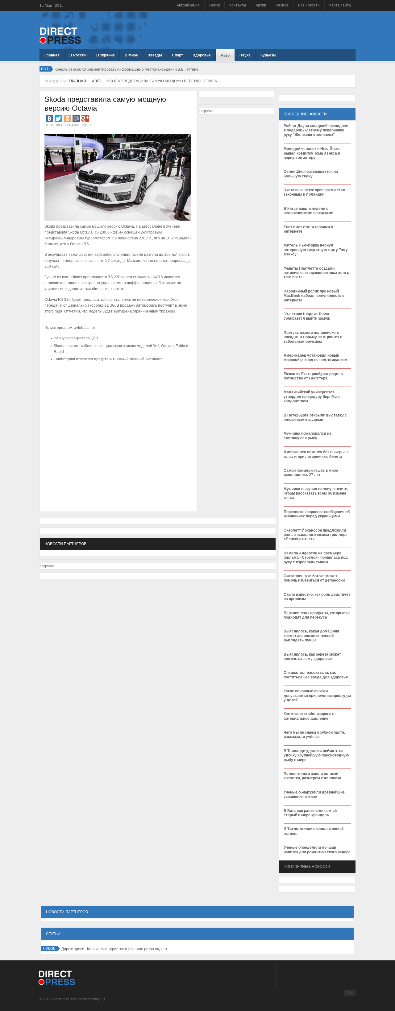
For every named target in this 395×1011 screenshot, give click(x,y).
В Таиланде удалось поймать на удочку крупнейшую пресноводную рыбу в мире (316, 755)
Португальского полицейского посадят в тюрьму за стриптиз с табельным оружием (313, 337)
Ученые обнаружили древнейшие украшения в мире (314, 794)
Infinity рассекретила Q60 (76, 338)
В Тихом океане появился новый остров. (313, 831)
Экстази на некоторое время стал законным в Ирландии (314, 192)
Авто (96, 81)
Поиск (214, 5)
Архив (261, 5)
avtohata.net (84, 327)
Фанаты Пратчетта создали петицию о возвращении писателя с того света (316, 273)
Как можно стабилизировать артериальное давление (309, 716)
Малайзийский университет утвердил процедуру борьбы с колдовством (312, 396)
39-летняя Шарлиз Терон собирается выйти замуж (307, 316)
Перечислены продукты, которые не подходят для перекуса (317, 615)
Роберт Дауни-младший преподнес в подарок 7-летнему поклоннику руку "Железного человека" (316, 130)
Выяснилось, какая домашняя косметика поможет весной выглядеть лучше (311, 635)
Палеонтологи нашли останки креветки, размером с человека (312, 776)
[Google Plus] (85, 118)
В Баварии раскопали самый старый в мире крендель (310, 813)
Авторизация (188, 5)
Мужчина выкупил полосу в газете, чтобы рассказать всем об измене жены (316, 493)
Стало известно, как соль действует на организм (317, 596)
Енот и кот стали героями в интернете (308, 229)
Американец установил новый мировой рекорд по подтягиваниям (315, 357)
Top (349, 993)
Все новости (309, 5)
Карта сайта (340, 5)
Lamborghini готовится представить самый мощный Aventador (108, 359)
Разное (282, 5)
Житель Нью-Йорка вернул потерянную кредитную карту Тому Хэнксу (316, 249)
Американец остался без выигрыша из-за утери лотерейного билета (317, 454)
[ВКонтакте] (49, 118)
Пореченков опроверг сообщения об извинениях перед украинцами (317, 514)
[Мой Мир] (76, 118)
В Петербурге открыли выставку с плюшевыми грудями (315, 417)
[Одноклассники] (67, 118)
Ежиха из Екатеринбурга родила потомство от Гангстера (313, 376)
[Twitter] (58, 118)
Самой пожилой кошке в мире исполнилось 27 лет (311, 472)
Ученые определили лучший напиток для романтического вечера (317, 849)
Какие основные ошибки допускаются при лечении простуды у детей (317, 695)
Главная (77, 81)
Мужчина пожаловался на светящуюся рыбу (307, 435)
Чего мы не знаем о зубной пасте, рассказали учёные (314, 734)
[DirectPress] (60, 35)
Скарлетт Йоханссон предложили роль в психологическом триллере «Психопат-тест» (315, 534)
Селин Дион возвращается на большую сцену (311, 173)
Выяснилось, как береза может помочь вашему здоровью (312, 656)
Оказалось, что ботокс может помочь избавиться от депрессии (314, 578)
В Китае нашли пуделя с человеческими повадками (308, 210)
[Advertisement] (116, 382)
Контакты (237, 5)
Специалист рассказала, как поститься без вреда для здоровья (316, 674)
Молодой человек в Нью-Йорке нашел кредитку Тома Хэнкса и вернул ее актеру (312, 153)
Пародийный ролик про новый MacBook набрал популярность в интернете (314, 295)
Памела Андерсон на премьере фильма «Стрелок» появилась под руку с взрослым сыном (316, 557)
